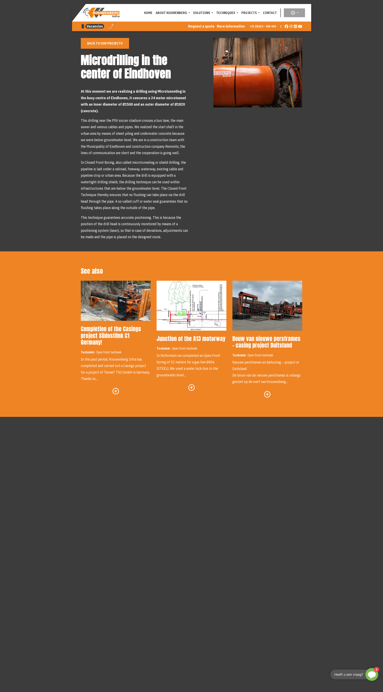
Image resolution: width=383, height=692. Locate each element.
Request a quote (201, 26)
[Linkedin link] (295, 26)
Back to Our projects (105, 43)
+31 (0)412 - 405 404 (263, 26)
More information (231, 26)
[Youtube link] (300, 26)
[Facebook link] (286, 26)
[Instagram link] (291, 26)
